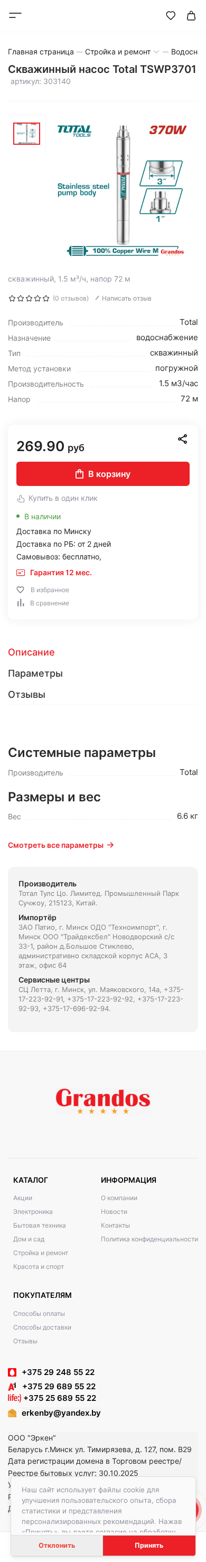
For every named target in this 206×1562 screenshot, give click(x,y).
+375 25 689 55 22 (58, 1398)
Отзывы (25, 1341)
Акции (22, 1198)
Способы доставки (42, 1327)
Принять (149, 1545)
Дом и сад (28, 1239)
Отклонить (57, 1545)
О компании (119, 1198)
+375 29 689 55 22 (56, 1386)
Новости (114, 1211)
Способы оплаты (39, 1313)
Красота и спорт (38, 1266)
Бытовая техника (39, 1225)
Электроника (33, 1211)
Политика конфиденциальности (149, 1239)
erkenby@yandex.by (61, 1413)
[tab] (103, 652)
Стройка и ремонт (40, 1253)
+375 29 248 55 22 (58, 1372)
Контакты (115, 1225)
